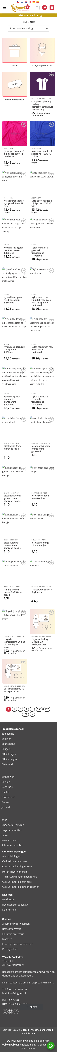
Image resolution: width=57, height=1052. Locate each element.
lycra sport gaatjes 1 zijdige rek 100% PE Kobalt (41, 154)
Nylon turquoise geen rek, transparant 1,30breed (12, 400)
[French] (31, 1)
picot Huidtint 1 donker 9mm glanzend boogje (12, 545)
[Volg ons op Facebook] (16, 1011)
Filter (33, 1007)
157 (47, 709)
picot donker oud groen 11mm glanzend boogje (12, 498)
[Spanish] (38, 1)
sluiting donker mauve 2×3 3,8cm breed (13, 592)
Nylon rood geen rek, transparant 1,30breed (14, 350)
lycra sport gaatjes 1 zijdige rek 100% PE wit (41, 203)
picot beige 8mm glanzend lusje (12, 447)
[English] (27, 1)
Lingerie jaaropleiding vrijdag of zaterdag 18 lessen (14, 643)
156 (39, 709)
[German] (34, 1)
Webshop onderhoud (42, 1029)
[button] (4, 8)
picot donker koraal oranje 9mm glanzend (41, 449)
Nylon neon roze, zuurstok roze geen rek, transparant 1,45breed (41, 301)
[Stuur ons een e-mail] (5, 1011)
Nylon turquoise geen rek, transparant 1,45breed (39, 400)
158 (25, 714)
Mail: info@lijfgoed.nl (14, 993)
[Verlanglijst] (44, 7)
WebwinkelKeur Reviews (15, 1044)
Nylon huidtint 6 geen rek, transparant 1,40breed (39, 251)
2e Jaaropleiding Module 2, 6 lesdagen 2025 (39, 642)
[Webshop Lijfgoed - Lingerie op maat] (20, 8)
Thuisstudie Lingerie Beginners (41, 591)
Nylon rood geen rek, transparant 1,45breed (42, 350)
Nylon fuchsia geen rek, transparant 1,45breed (13, 250)
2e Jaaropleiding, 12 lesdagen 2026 (14, 690)
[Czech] (19, 1)
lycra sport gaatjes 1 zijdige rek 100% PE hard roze (14, 154)
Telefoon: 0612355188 (14, 989)
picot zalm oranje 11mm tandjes (40, 544)
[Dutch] (23, 1)
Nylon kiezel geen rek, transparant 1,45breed (13, 300)
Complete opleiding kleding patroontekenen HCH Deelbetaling (42, 105)
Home (24, 22)
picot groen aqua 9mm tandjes (40, 497)
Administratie (28, 1033)
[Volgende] (32, 714)
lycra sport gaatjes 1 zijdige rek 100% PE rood (14, 203)
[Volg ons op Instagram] (10, 1011)
